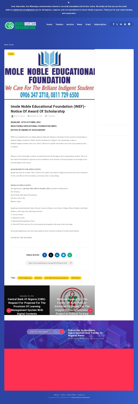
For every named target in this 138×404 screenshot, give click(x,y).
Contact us (81, 395)
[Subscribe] (62, 332)
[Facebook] (113, 24)
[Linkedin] (121, 24)
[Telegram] (129, 24)
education (38, 278)
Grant (88, 24)
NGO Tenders (76, 278)
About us (56, 395)
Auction (70, 24)
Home (49, 24)
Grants (11, 44)
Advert (63, 395)
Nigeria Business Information (81, 397)
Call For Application (25, 278)
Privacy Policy (71, 395)
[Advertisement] (114, 86)
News (79, 24)
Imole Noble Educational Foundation (56, 278)
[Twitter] (117, 24)
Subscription (100, 24)
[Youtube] (125, 24)
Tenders (59, 24)
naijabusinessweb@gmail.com (26, 10)
